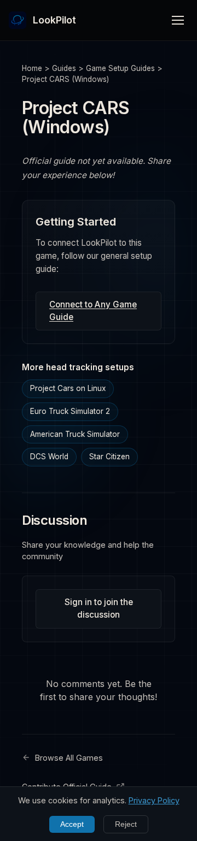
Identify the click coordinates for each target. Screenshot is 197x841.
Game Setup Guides (120, 68)
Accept (72, 824)
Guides (64, 68)
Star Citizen (109, 456)
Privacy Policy (154, 800)
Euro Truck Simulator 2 (70, 411)
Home (32, 68)
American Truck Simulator (75, 434)
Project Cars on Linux (68, 388)
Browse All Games (69, 757)
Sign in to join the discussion (99, 608)
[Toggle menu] (177, 20)
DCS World (49, 456)
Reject (126, 824)
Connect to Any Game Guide (93, 310)
